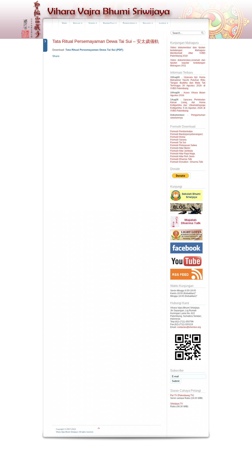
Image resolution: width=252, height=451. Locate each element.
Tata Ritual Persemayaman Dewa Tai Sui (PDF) (94, 49)
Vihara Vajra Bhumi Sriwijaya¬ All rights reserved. (75, 432)
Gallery (148, 23)
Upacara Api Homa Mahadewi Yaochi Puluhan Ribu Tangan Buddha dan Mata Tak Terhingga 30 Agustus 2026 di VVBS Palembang (187, 83)
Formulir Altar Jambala (181, 151)
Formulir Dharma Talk (181, 159)
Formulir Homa (177, 137)
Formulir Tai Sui (178, 142)
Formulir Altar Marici (180, 148)
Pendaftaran (130, 23)
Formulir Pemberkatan (181, 131)
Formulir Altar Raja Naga (182, 153)
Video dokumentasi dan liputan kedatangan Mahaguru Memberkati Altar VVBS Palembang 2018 (187, 51)
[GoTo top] (98, 429)
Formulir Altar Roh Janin (182, 156)
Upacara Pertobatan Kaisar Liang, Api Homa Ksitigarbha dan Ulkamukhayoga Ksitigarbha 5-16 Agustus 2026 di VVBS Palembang (187, 105)
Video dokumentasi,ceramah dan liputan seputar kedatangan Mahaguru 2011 (187, 63)
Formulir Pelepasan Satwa (183, 145)
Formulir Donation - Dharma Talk (186, 162)
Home (64, 23)
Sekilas (77, 23)
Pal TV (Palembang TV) (182, 395)
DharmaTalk (110, 23)
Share (55, 56)
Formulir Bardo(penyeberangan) (186, 134)
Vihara (93, 23)
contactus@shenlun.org (189, 327)
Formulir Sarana (178, 139)
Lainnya (163, 23)
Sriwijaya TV (176, 403)
